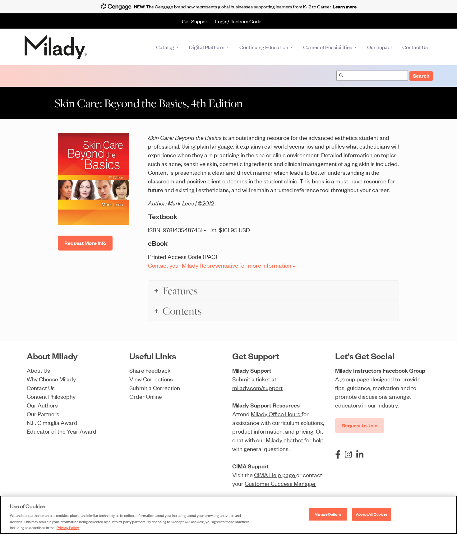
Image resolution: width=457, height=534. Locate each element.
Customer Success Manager (280, 483)
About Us (38, 370)
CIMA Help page (275, 474)
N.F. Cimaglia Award (52, 422)
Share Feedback (150, 370)
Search (421, 75)
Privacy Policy (68, 527)
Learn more (345, 6)
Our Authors (42, 405)
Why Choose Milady (51, 379)
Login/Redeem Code (238, 21)
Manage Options (328, 514)
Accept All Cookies (371, 514)
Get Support (195, 21)
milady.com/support (257, 387)
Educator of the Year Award (61, 431)
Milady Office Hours (276, 413)
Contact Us (41, 387)
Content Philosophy (51, 396)
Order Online (145, 396)
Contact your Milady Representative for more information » (221, 265)
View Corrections (151, 379)
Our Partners (43, 413)
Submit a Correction (154, 387)
